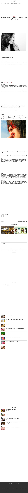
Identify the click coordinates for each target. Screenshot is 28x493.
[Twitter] (11, 483)
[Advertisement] (14, 10)
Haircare (5, 3)
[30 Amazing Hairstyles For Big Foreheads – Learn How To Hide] (3, 347)
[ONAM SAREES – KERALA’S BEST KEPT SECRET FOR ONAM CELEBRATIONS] (3, 325)
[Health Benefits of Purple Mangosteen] (3, 410)
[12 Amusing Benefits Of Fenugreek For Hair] (7, 230)
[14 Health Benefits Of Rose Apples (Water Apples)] (3, 342)
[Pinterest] (16, 483)
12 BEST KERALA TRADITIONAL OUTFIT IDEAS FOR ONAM (14, 319)
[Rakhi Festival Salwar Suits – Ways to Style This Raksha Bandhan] (3, 329)
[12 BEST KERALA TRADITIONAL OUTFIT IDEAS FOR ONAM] (3, 320)
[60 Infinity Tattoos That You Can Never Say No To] (3, 419)
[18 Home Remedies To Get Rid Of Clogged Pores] (3, 428)
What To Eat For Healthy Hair (8, 82)
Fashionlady (12, 19)
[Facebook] (9, 483)
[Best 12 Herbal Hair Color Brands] (20, 230)
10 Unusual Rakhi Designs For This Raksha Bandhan (13, 337)
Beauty (3, 3)
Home (1, 3)
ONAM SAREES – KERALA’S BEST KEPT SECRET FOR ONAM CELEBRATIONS (14, 324)
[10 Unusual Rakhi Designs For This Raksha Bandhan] (3, 338)
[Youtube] (19, 483)
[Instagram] (14, 483)
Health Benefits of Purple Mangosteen (11, 409)
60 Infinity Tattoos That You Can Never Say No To (12, 418)
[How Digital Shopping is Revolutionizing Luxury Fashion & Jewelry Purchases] (3, 316)
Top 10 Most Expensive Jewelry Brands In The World (13, 422)
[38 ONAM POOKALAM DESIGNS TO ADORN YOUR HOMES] (3, 333)
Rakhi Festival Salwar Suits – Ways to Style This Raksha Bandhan (15, 328)
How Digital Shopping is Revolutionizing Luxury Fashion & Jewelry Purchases (15, 315)
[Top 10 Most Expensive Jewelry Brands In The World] (3, 423)
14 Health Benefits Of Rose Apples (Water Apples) (13, 341)
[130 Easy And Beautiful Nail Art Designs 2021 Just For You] (3, 415)
